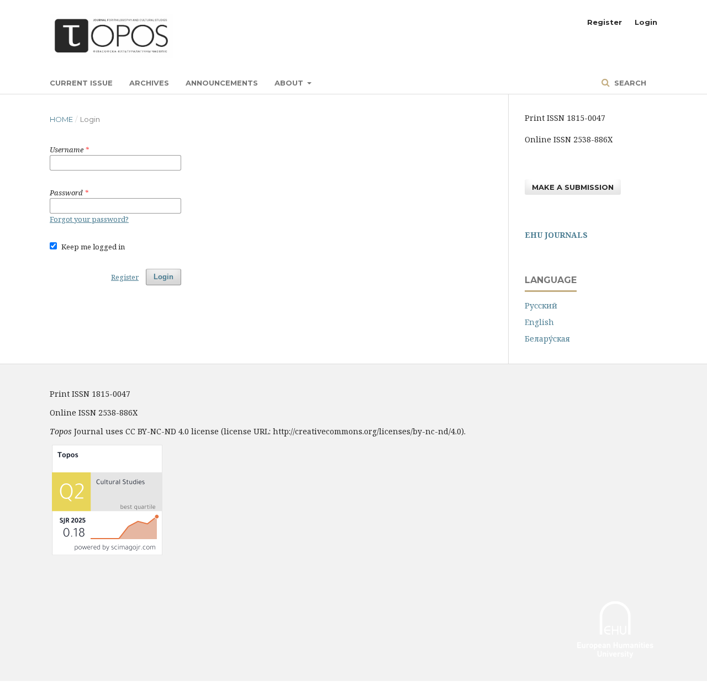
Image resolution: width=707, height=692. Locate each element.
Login (646, 22)
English (539, 322)
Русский (541, 305)
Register (604, 22)
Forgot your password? (89, 219)
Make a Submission (573, 187)
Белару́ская (547, 338)
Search (629, 82)
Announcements (222, 82)
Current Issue (81, 82)
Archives (149, 82)
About (290, 82)
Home (61, 119)
